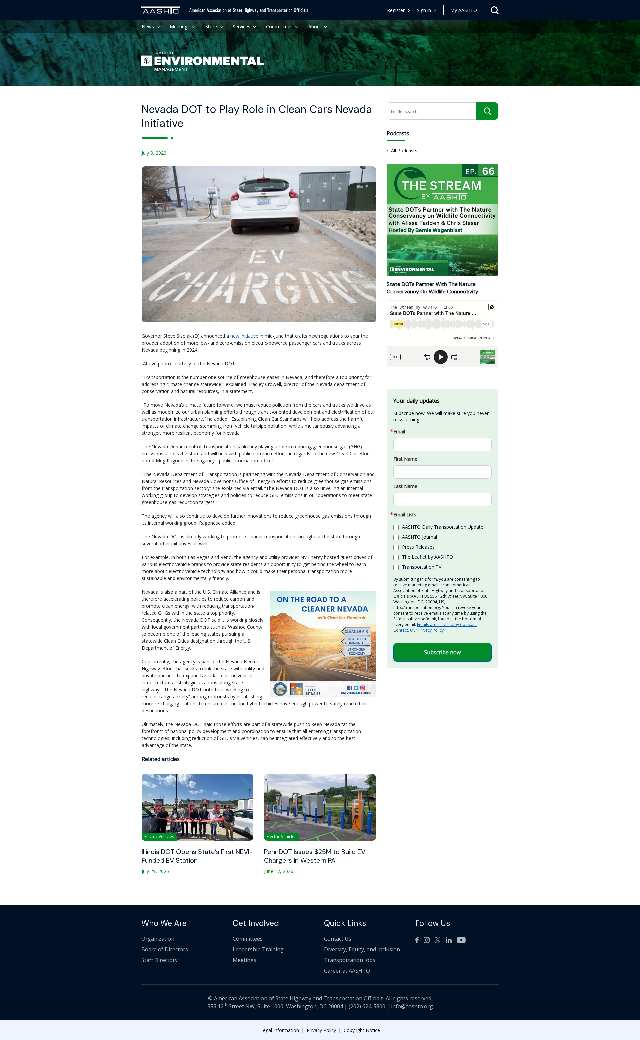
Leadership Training (258, 949)
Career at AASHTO (347, 970)
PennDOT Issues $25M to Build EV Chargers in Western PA (314, 856)
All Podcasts (404, 150)
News (148, 26)
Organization (157, 938)
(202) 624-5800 (367, 1006)
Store (211, 26)
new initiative (244, 336)
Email (399, 431)
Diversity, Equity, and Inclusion (362, 949)
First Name (405, 459)
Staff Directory (159, 960)
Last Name (405, 486)
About (314, 26)
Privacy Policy (321, 1030)
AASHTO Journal (419, 537)
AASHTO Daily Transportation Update (442, 527)
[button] (427, 10)
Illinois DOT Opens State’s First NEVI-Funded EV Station (197, 856)
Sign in (424, 10)
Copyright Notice (362, 1030)
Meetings (180, 26)
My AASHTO (463, 10)
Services (241, 26)
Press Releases (418, 547)
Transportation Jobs (349, 960)
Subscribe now (442, 652)
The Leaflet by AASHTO (427, 557)
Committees (279, 26)
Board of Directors (164, 949)
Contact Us (337, 938)
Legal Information (279, 1030)
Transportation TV (421, 567)
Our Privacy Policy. (427, 630)
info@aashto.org (412, 1006)
